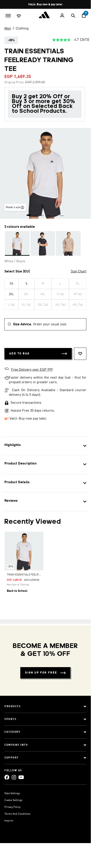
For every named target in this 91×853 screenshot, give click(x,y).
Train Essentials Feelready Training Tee (35, 575)
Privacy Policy (12, 807)
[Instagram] (14, 777)
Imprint (8, 821)
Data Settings (12, 793)
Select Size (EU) (17, 271)
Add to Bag (19, 353)
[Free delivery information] (6, 369)
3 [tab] (42, 213)
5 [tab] (55, 213)
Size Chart (78, 271)
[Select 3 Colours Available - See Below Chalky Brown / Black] (68, 243)
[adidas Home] (45, 14)
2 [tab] (35, 213)
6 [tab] (62, 213)
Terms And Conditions (17, 814)
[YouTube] (21, 777)
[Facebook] (6, 777)
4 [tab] (48, 213)
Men (7, 28)
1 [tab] (29, 213)
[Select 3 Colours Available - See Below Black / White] (42, 243)
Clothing (22, 28)
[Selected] (17, 243)
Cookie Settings (13, 800)
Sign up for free (41, 672)
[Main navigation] (8, 15)
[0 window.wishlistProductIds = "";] (18, 15)
